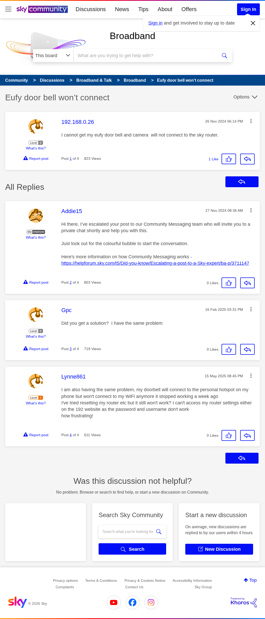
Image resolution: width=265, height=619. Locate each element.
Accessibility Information (192, 580)
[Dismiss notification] (253, 23)
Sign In (248, 9)
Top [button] (253, 580)
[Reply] (247, 159)
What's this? (36, 148)
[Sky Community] (42, 9)
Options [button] (241, 97)
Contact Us (134, 587)
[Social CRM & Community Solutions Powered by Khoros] (244, 602)
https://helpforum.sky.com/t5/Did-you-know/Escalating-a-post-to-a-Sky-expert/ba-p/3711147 (155, 263)
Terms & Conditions (101, 580)
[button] (251, 121)
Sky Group (203, 587)
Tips (143, 9)
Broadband (132, 36)
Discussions (91, 9)
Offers (189, 9)
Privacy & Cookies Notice (144, 580)
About (165, 9)
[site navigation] (8, 9)
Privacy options (65, 580)
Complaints (65, 587)
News (122, 9)
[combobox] (145, 55)
